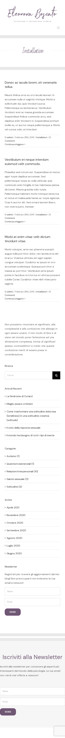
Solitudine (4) (14, 486)
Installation (41, 137)
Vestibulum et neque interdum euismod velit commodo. (27, 161)
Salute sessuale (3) (17, 479)
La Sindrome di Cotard (19, 396)
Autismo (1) (13, 456)
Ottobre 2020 (15, 522)
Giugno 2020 (14, 553)
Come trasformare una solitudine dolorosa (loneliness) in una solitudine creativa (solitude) (31, 416)
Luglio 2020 (13, 545)
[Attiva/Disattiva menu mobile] (58, 27)
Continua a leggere (14, 144)
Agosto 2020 (14, 538)
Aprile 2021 (13, 507)
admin (10, 137)
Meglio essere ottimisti (20, 404)
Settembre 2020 (16, 530)
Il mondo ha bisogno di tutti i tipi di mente (30, 435)
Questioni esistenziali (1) (20, 463)
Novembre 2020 (16, 515)
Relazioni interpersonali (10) (22, 471)
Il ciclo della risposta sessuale (23, 427)
